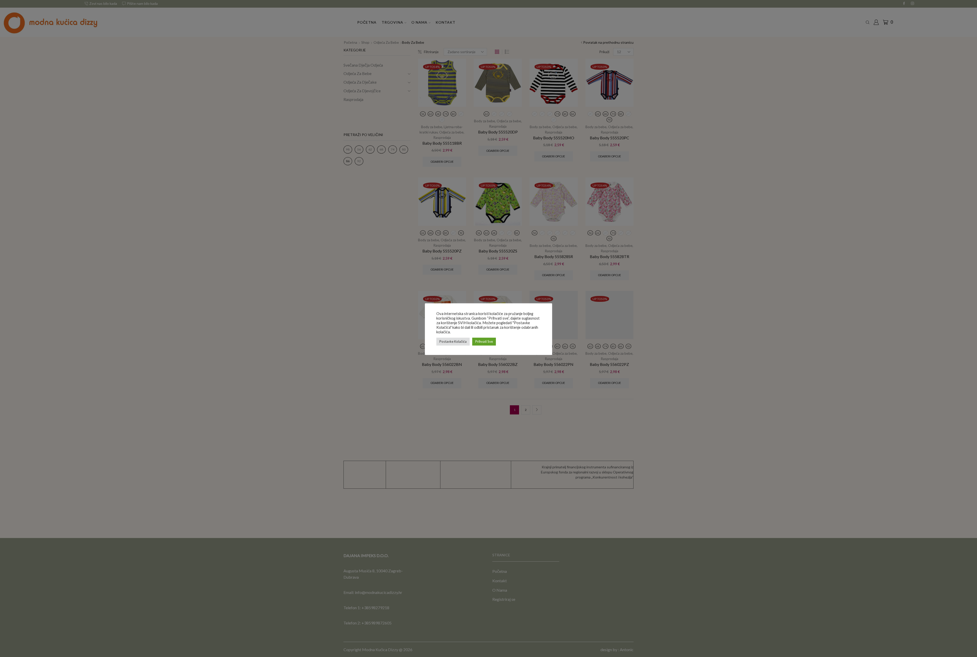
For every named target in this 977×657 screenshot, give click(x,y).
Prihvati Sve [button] (484, 341)
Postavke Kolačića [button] (453, 341)
